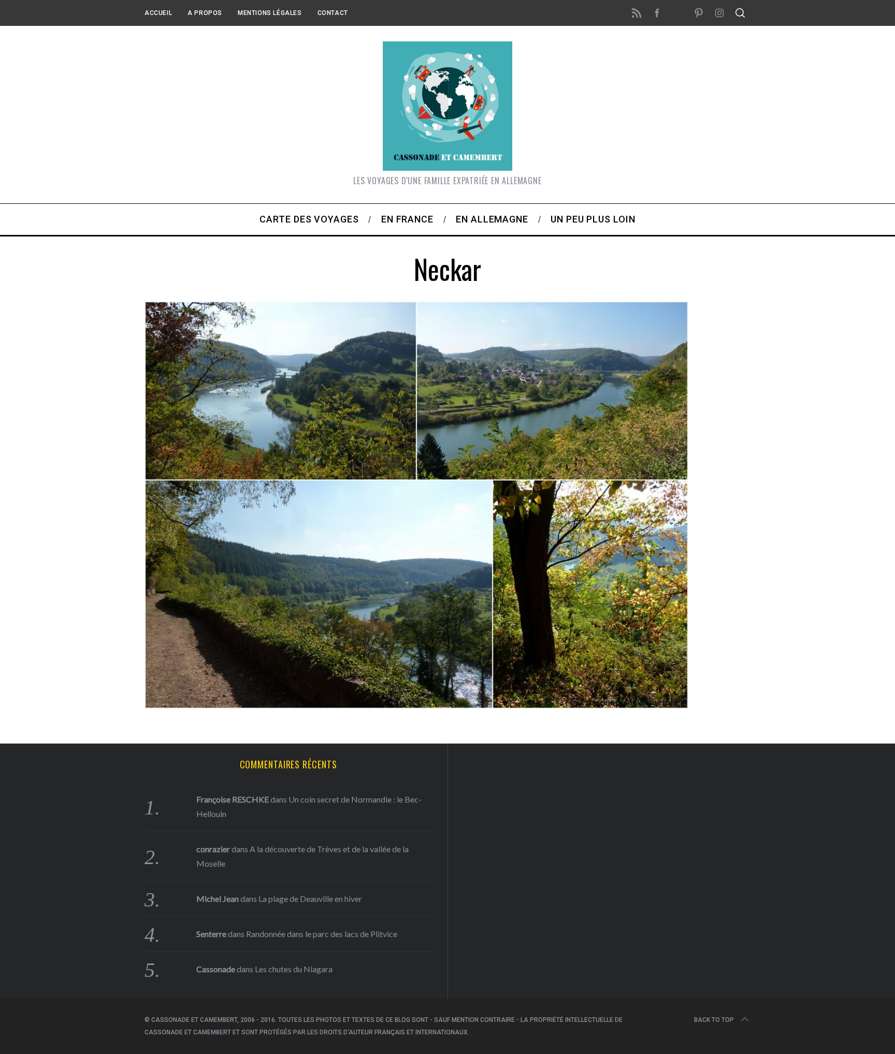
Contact (332, 13)
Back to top (714, 1019)
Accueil (158, 13)
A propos (204, 13)
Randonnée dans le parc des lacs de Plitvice (321, 934)
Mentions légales (270, 13)
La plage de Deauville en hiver (310, 898)
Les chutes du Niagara (294, 969)
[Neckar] (416, 705)
